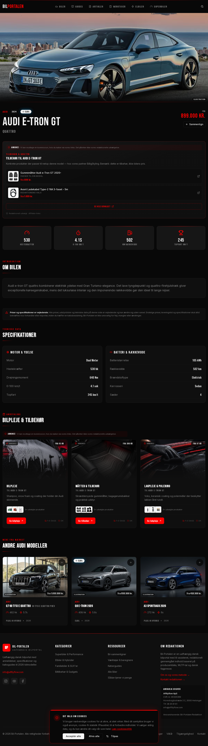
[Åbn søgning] (202, 6)
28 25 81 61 (172, 704)
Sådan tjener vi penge (120, 677)
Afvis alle (94, 736)
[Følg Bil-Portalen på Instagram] (6, 681)
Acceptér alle (73, 736)
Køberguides (115, 666)
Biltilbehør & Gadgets (66, 671)
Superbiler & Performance (69, 654)
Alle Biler (112, 671)
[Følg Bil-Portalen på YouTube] (14, 681)
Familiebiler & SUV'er (66, 666)
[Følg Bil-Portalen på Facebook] (23, 681)
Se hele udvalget (102, 206)
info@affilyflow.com (13, 672)
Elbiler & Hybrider (64, 660)
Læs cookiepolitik (122, 728)
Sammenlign (196, 124)
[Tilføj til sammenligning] (61, 562)
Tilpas (114, 736)
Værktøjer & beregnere (120, 660)
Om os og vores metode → (175, 674)
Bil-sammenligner (117, 654)
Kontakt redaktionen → (173, 679)
